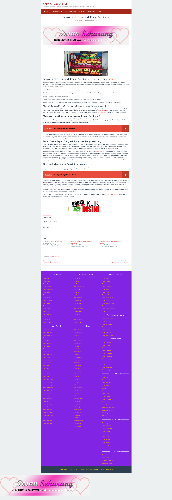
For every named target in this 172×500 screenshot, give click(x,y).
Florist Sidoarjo (76, 407)
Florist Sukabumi (77, 317)
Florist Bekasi (76, 284)
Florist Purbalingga (48, 387)
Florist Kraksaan (77, 401)
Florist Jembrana (106, 442)
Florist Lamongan (77, 357)
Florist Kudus (46, 371)
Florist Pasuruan (77, 390)
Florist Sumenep (77, 412)
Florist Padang (106, 281)
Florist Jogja (46, 311)
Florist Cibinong (47, 297)
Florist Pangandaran (48, 289)
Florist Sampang (77, 404)
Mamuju (104, 388)
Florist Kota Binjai (106, 321)
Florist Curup (105, 292)
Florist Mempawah (107, 367)
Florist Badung (106, 431)
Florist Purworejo (47, 390)
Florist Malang (76, 368)
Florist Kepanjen (77, 371)
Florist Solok (105, 278)
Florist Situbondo (77, 409)
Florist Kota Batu (77, 423)
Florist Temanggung (48, 404)
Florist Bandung (47, 314)
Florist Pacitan (76, 385)
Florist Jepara (46, 357)
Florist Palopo (105, 393)
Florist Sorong (105, 455)
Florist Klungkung (106, 445)
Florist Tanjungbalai (107, 332)
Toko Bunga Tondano (107, 413)
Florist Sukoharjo (47, 295)
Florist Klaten (46, 368)
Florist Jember (76, 349)
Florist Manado (106, 385)
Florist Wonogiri (47, 407)
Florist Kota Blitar (77, 426)
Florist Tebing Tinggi (107, 335)
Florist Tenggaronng (107, 362)
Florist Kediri (76, 354)
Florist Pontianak (106, 345)
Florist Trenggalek (47, 300)
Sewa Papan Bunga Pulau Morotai (52, 262)
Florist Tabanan (106, 448)
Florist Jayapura (106, 457)
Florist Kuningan (77, 303)
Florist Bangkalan (77, 330)
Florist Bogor (46, 308)
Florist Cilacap (46, 292)
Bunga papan (101, 110)
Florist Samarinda (106, 350)
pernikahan (99, 151)
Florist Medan (105, 289)
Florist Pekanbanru (107, 286)
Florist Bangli (105, 434)
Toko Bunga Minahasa (108, 407)
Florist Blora (46, 284)
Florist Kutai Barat (107, 364)
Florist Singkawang (107, 356)
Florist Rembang (47, 393)
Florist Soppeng (106, 402)
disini (111, 79)
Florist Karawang (77, 300)
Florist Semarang (47, 317)
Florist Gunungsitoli (107, 324)
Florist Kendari (106, 380)
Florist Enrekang (106, 399)
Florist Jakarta (46, 319)
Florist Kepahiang (106, 295)
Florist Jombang (77, 352)
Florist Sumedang (77, 319)
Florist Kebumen (47, 286)
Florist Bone (105, 391)
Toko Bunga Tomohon (107, 410)
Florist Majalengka (77, 306)
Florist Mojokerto (77, 374)
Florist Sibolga (106, 330)
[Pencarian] (127, 11)
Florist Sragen (46, 396)
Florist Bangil (76, 393)
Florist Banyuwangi (77, 332)
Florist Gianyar (106, 439)
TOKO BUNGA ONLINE (55, 4)
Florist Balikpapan (106, 342)
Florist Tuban (76, 418)
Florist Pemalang (47, 385)
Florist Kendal (46, 365)
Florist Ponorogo (77, 396)
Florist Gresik (76, 346)
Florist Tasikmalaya (48, 322)
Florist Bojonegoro (77, 341)
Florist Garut (76, 295)
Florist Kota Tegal (47, 423)
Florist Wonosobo (47, 409)
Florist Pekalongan (48, 379)
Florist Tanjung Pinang (108, 303)
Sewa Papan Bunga (55, 256)
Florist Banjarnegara (48, 330)
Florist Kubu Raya (106, 359)
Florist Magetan (77, 365)
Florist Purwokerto (47, 332)
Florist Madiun (46, 281)
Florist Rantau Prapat (107, 327)
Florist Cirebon (76, 292)
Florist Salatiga (47, 418)
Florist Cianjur (76, 289)
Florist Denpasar (106, 425)
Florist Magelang (47, 382)
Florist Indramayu (77, 297)
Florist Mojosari (77, 376)
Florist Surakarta (47, 420)
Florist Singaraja (106, 423)
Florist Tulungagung (78, 420)
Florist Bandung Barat (78, 286)
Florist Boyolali (47, 343)
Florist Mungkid (47, 374)
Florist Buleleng (106, 436)
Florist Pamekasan (77, 387)
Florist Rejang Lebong (107, 297)
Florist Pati (46, 278)
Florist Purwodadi (47, 354)
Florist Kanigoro (77, 338)
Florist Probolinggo (77, 398)
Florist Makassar (106, 382)
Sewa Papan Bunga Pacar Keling (52, 241)
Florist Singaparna (77, 322)
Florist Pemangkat (107, 370)
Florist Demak (46, 352)
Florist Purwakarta (77, 311)
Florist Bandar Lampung (108, 308)
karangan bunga (109, 194)
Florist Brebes (46, 303)
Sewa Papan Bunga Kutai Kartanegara (119, 262)
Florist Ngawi (76, 382)
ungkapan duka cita (103, 112)
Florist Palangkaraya (107, 348)
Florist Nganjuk (76, 379)
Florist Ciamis (76, 278)
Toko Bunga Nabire (107, 463)
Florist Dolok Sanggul (107, 318)
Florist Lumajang (77, 360)
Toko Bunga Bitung (107, 416)
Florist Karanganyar (48, 306)
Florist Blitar (76, 335)
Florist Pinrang (106, 396)
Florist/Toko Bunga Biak (108, 460)
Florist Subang (76, 314)
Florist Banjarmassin (107, 353)
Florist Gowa (105, 405)
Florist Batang (46, 338)
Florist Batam (105, 300)
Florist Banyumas (47, 335)
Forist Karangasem (107, 428)
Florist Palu (105, 377)
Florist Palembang (107, 306)
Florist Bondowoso (77, 343)
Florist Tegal (46, 401)
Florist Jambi (105, 284)
